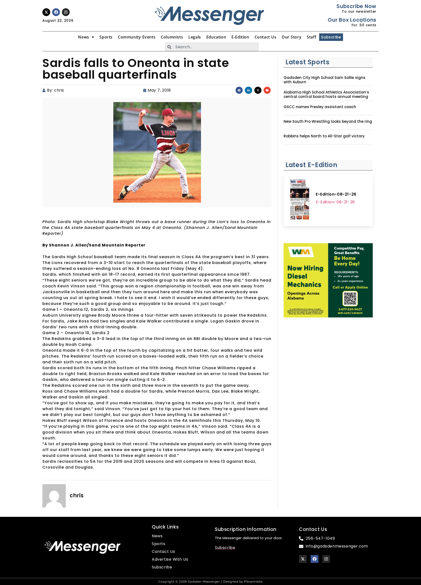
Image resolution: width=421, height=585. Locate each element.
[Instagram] (66, 12)
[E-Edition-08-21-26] (299, 200)
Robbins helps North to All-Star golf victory (324, 136)
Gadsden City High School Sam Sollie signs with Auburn (324, 79)
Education (216, 37)
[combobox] (211, 47)
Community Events (136, 37)
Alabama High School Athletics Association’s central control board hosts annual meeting (326, 94)
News (83, 37)
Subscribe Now (356, 6)
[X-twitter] (46, 12)
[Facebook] (56, 12)
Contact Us (266, 37)
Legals (194, 37)
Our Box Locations (352, 19)
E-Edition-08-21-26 (336, 194)
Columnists (172, 37)
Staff (311, 37)
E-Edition (240, 37)
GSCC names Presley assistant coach (320, 107)
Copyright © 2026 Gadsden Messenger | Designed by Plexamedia (210, 581)
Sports (106, 37)
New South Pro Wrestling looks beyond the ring (328, 121)
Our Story (291, 37)
